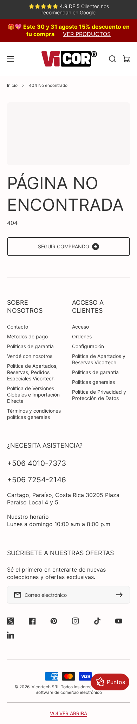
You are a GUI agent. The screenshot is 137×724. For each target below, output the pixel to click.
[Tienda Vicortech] (68, 59)
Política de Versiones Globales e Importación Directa (33, 394)
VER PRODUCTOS (87, 33)
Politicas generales (93, 382)
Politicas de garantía (30, 346)
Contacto (17, 327)
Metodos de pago (27, 336)
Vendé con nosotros (29, 356)
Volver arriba (68, 713)
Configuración (88, 346)
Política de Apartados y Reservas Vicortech (98, 359)
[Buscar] (112, 59)
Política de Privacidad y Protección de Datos (99, 395)
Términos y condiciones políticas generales (34, 414)
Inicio (12, 85)
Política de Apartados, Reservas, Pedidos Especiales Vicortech (32, 372)
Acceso (80, 327)
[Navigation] (10, 58)
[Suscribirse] (121, 595)
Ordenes (82, 336)
